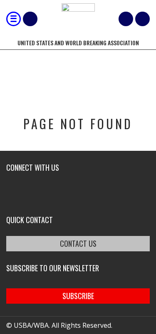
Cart (126, 19)
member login (142, 19)
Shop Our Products (30, 19)
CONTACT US (78, 243)
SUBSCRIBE (78, 295)
